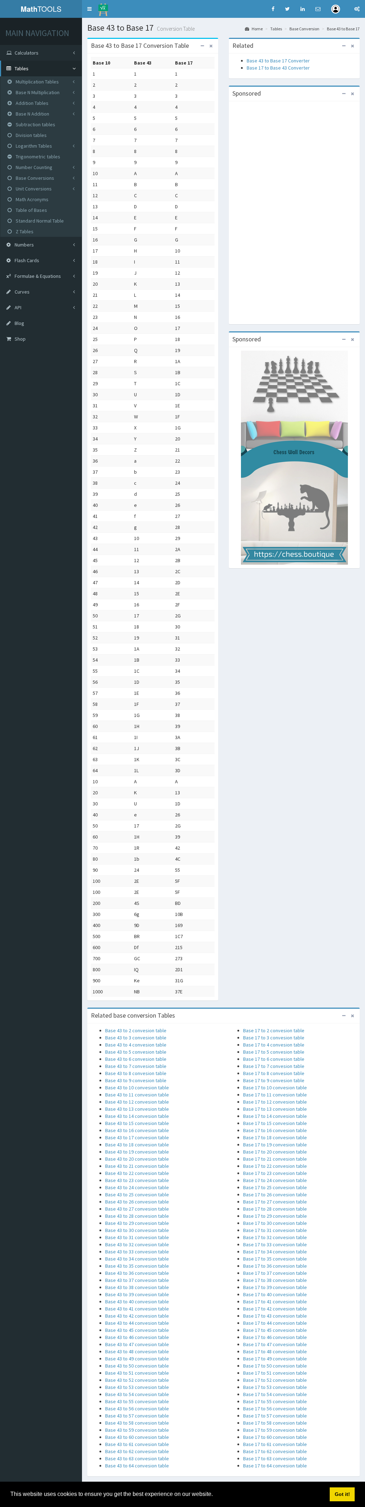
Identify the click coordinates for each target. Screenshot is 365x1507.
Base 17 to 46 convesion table (275, 1337)
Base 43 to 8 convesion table (135, 1073)
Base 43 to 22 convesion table (137, 1173)
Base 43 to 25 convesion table (137, 1194)
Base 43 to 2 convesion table (135, 1030)
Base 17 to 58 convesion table (275, 1423)
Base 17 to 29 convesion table (275, 1216)
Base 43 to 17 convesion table (137, 1137)
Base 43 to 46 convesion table (137, 1337)
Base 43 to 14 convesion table (137, 1116)
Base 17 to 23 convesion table (275, 1173)
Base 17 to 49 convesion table (275, 1358)
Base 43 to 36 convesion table (137, 1273)
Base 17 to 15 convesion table (275, 1123)
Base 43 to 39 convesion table (137, 1294)
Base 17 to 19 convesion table (275, 1144)
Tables (276, 28)
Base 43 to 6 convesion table (135, 1059)
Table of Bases (31, 210)
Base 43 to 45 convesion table (137, 1330)
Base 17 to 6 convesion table (273, 1059)
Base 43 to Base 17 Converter (278, 60)
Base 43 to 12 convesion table (137, 1102)
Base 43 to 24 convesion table (137, 1187)
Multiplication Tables (37, 81)
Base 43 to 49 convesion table (137, 1358)
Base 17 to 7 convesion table (273, 1066)
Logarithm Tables (33, 146)
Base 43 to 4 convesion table (135, 1045)
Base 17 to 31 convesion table (275, 1230)
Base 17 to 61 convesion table (275, 1444)
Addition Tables (31, 103)
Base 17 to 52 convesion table (275, 1380)
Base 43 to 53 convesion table (137, 1387)
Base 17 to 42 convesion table (275, 1308)
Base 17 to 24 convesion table (275, 1180)
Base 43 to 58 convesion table (137, 1423)
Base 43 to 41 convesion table (137, 1308)
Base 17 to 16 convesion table (275, 1130)
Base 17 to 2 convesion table (273, 1030)
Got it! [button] (342, 1494)
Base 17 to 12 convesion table (275, 1102)
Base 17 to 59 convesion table (275, 1430)
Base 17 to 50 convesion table (275, 1366)
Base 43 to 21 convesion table (137, 1166)
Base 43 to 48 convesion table (137, 1351)
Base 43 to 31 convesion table (137, 1237)
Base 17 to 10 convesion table (275, 1087)
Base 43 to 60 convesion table (137, 1437)
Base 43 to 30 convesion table (137, 1230)
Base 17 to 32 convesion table (275, 1237)
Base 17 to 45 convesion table (275, 1330)
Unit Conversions (33, 188)
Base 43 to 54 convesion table (137, 1394)
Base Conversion (304, 28)
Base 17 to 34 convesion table (275, 1251)
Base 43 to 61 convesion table (137, 1444)
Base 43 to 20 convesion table (137, 1159)
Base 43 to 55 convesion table (137, 1401)
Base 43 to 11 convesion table (137, 1094)
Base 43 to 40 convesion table (137, 1301)
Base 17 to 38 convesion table (275, 1280)
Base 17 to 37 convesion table (275, 1273)
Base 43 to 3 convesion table (135, 1037)
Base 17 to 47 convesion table (275, 1344)
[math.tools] (103, 7)
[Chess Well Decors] (294, 457)
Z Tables (24, 231)
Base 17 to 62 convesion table (275, 1451)
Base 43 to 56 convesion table (137, 1408)
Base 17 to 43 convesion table (275, 1316)
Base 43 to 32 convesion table (137, 1244)
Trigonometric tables (37, 156)
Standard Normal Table (39, 221)
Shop (20, 339)
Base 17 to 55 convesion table (275, 1401)
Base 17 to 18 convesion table (275, 1137)
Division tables (31, 135)
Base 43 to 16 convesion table (137, 1130)
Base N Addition (32, 114)
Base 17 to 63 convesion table (275, 1458)
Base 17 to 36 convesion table (275, 1266)
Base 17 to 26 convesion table (275, 1194)
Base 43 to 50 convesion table (137, 1366)
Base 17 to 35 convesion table (275, 1259)
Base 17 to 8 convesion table (273, 1073)
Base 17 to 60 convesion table (275, 1437)
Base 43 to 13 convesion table (137, 1109)
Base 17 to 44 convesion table (275, 1323)
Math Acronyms (31, 199)
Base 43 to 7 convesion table (135, 1066)
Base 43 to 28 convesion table (137, 1216)
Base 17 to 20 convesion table (275, 1152)
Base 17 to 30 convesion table (275, 1223)
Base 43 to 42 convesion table (137, 1316)
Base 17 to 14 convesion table (275, 1116)
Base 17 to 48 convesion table (275, 1351)
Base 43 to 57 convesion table (137, 1415)
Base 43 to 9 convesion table (135, 1080)
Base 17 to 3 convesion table (273, 1037)
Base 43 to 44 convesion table (137, 1323)
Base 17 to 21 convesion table (275, 1159)
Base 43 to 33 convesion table (137, 1251)
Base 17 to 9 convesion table (273, 1080)
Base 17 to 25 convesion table (275, 1187)
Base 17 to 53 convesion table (275, 1387)
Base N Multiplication (37, 92)
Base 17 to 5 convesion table (273, 1052)
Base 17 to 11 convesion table (275, 1094)
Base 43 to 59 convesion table (137, 1430)
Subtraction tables (35, 124)
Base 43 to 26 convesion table (137, 1201)
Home (257, 28)
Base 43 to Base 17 (343, 28)
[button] (89, 9)
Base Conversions (34, 178)
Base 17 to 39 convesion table (275, 1287)
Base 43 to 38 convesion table (137, 1287)
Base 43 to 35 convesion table (137, 1266)
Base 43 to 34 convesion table (137, 1259)
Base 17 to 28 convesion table (275, 1209)
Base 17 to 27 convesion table (275, 1201)
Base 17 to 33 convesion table (275, 1244)
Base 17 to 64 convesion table (275, 1465)
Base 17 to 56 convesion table (275, 1408)
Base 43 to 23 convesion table (137, 1180)
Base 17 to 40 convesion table (275, 1294)
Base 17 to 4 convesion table (273, 1045)
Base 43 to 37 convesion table (137, 1280)
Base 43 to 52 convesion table (137, 1380)
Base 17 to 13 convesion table (275, 1109)
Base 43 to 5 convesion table (135, 1052)
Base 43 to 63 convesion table (137, 1458)
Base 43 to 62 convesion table (137, 1451)
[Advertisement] (294, 212)
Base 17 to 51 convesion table (275, 1373)
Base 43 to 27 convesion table (137, 1209)
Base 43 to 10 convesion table (137, 1087)
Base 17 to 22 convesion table (275, 1166)
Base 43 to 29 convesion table (137, 1223)
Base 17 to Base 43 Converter (278, 68)
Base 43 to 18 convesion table (137, 1144)
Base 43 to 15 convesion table (137, 1123)
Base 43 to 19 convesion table (137, 1152)
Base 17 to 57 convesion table (275, 1415)
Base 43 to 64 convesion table (137, 1465)
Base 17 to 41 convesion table (275, 1301)
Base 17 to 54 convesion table (275, 1394)
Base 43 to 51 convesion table (137, 1373)
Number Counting (33, 167)
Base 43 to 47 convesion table (137, 1344)
